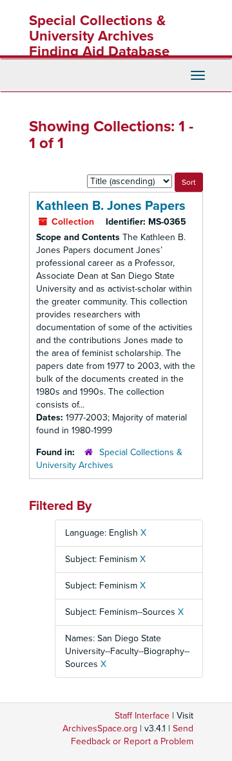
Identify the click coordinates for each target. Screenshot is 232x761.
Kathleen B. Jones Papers (111, 206)
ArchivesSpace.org (100, 728)
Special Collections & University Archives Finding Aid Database (99, 36)
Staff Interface (142, 715)
